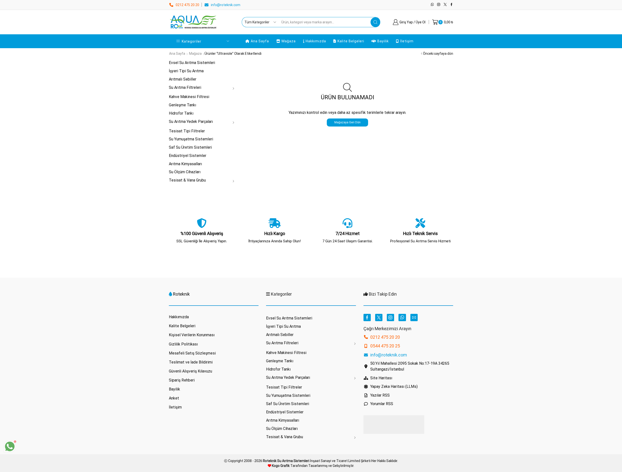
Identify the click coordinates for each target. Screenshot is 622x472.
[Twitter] (445, 5)
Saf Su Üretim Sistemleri (190, 147)
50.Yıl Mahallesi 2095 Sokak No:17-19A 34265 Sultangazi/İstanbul (409, 366)
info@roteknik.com (225, 5)
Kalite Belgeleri (350, 41)
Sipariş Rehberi (182, 380)
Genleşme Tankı (182, 105)
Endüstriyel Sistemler (187, 155)
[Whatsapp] (432, 5)
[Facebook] (451, 5)
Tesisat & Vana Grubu (187, 180)
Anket (174, 398)
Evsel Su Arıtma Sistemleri (192, 62)
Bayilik (383, 41)
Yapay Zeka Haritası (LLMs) (394, 386)
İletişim (407, 41)
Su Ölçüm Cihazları (184, 172)
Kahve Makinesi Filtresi (189, 96)
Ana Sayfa (260, 41)
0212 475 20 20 (187, 5)
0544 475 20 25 (385, 345)
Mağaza (289, 41)
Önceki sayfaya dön (438, 53)
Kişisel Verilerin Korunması (192, 335)
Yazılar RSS (380, 395)
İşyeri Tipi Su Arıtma (186, 71)
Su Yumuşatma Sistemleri (191, 139)
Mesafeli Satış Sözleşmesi (192, 353)
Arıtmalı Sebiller (182, 79)
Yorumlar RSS (381, 403)
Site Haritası (381, 378)
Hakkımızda (316, 41)
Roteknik (181, 294)
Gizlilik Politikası (183, 344)
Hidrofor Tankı (181, 113)
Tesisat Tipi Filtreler (187, 131)
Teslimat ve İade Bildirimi (191, 362)
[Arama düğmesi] (375, 22)
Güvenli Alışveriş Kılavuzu (190, 371)
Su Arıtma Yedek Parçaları (191, 121)
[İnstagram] (438, 5)
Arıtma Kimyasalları (185, 164)
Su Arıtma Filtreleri (185, 87)
